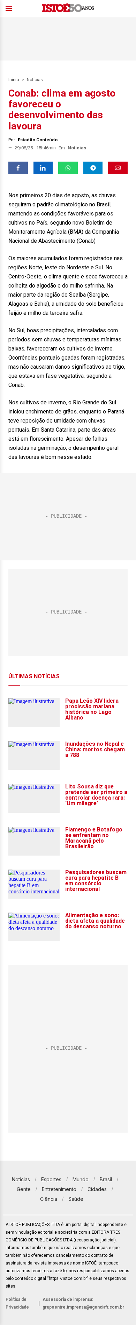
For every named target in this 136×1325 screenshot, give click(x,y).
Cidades (97, 1189)
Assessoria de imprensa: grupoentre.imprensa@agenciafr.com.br (83, 1303)
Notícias (35, 79)
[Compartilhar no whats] (68, 168)
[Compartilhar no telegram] (93, 168)
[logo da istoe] (68, 8)
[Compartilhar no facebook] (18, 168)
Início (13, 79)
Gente (24, 1189)
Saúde (75, 1199)
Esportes (51, 1179)
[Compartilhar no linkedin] (43, 168)
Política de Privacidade (17, 1303)
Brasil (106, 1179)
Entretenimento (59, 1189)
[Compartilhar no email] (118, 168)
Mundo (81, 1179)
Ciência (48, 1199)
